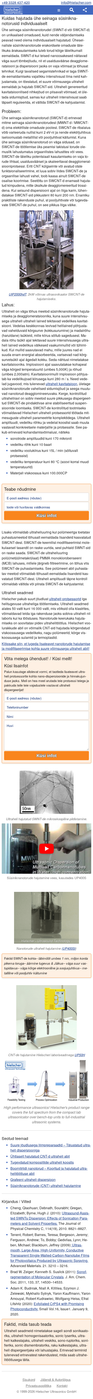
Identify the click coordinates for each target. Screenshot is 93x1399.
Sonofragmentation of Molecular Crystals (48, 1274)
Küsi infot (47, 515)
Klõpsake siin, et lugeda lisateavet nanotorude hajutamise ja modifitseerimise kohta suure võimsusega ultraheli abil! (46, 646)
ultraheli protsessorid (65, 598)
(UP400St (68, 948)
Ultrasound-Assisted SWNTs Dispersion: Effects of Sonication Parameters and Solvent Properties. (49, 1218)
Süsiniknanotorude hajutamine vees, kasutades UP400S (46, 877)
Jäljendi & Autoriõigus (55, 1379)
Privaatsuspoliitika (38, 1385)
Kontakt (62, 1385)
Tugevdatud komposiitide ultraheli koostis (42, 1162)
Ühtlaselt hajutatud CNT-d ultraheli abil (40, 1156)
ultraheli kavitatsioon (61, 383)
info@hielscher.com (76, 2)
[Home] (12, 10)
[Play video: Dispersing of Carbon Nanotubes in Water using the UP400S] (46, 848)
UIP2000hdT (17, 294)
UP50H (80, 1054)
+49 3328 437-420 (16, 2)
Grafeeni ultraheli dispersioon (33, 1179)
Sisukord (28, 1379)
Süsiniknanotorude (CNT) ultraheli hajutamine (45, 1185)
